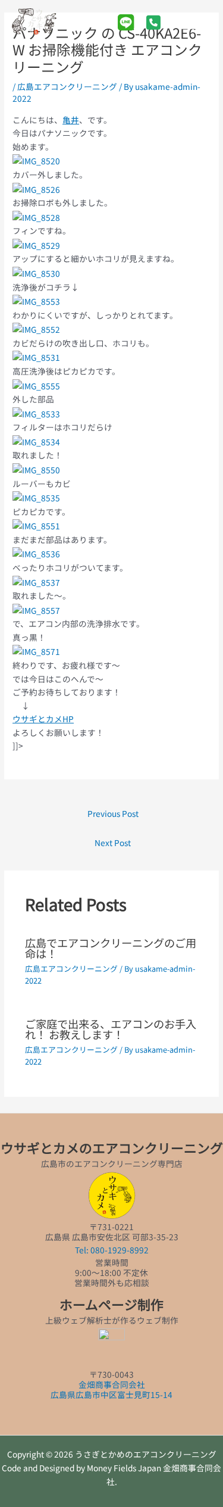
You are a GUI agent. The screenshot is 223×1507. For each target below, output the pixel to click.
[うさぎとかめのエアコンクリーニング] (34, 21)
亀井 (70, 120)
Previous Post (113, 813)
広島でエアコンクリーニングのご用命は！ (110, 948)
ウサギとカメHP (43, 719)
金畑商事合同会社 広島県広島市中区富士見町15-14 (111, 1389)
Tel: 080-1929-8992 (112, 1250)
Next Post (113, 842)
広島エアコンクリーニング (67, 86)
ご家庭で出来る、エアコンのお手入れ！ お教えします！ (110, 1029)
